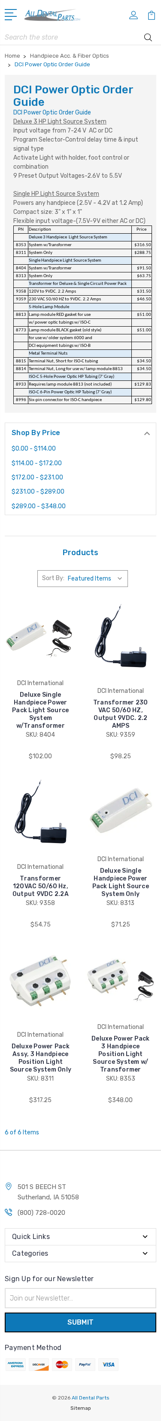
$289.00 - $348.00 (39, 506)
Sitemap (80, 1408)
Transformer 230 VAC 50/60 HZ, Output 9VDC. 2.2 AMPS (120, 714)
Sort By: (53, 578)
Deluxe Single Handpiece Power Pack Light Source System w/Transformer (40, 710)
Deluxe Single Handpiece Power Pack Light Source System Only (120, 882)
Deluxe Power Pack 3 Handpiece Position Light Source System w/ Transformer (120, 1054)
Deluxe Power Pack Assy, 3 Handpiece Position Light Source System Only (41, 1058)
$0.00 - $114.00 (34, 448)
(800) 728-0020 (41, 1213)
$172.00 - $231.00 (37, 477)
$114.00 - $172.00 (37, 463)
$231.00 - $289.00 (38, 491)
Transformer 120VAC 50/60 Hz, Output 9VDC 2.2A (40, 886)
